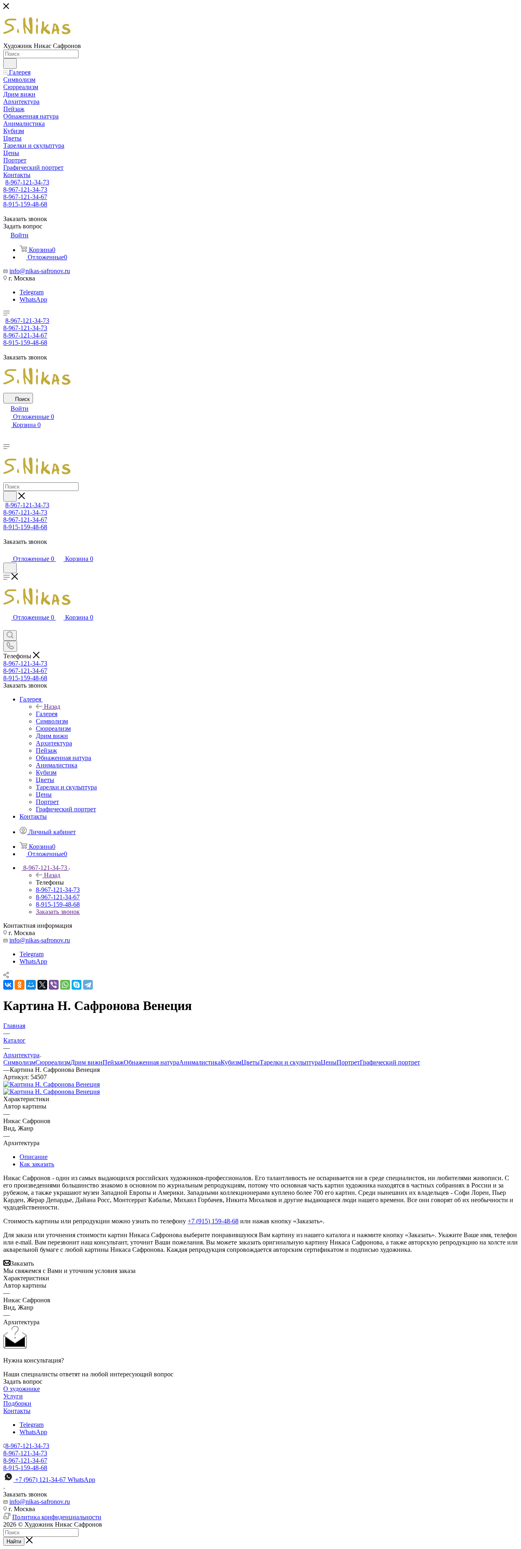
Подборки (17, 1403)
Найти (14, 1541)
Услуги (13, 1396)
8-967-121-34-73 (27, 182)
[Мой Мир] (31, 985)
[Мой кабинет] (7, 550)
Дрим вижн (86, 1062)
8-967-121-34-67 (25, 196)
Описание (34, 1156)
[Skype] (76, 985)
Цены (329, 1062)
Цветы (250, 1062)
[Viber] (54, 985)
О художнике (21, 1388)
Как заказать (37, 1164)
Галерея (46, 713)
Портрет (348, 1062)
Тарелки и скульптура (290, 1062)
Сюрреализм (52, 1062)
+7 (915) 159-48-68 (213, 1221)
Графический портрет (390, 1062)
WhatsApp (33, 299)
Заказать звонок (58, 911)
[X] (42, 985)
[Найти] (10, 63)
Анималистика (200, 1062)
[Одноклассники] (19, 985)
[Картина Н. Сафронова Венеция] (51, 1084)
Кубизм (231, 1062)
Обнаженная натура (151, 1062)
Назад (52, 706)
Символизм (19, 1062)
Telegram (32, 292)
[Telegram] (88, 985)
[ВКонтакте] (8, 985)
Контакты (17, 1410)
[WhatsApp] (65, 985)
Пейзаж (113, 1062)
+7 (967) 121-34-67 (55, 1479)
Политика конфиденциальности (56, 1517)
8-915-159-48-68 (25, 204)
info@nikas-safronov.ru (39, 270)
